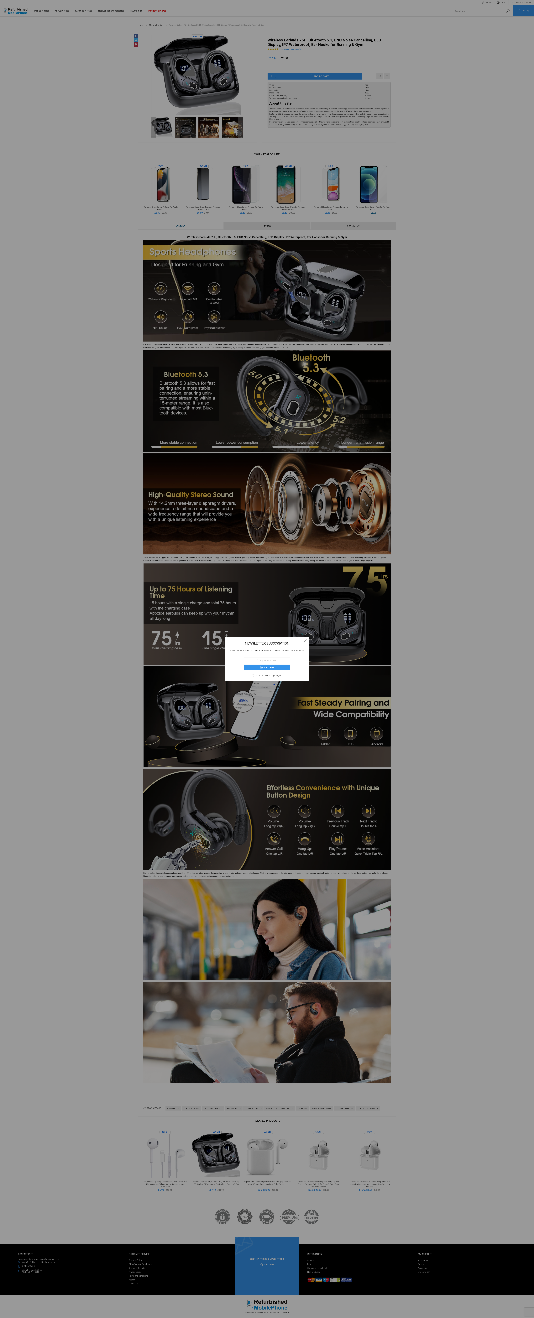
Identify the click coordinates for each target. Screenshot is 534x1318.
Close (305, 641)
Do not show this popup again (269, 675)
